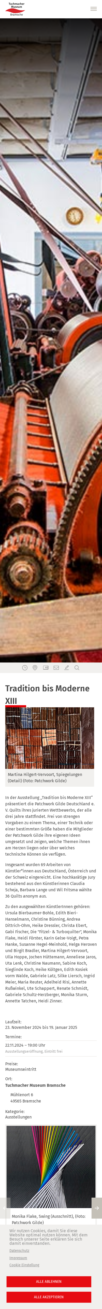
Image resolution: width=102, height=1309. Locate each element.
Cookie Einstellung (24, 1265)
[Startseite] (15, 9)
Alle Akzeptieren (49, 1297)
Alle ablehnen (48, 1281)
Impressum (18, 1258)
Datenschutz (19, 1250)
